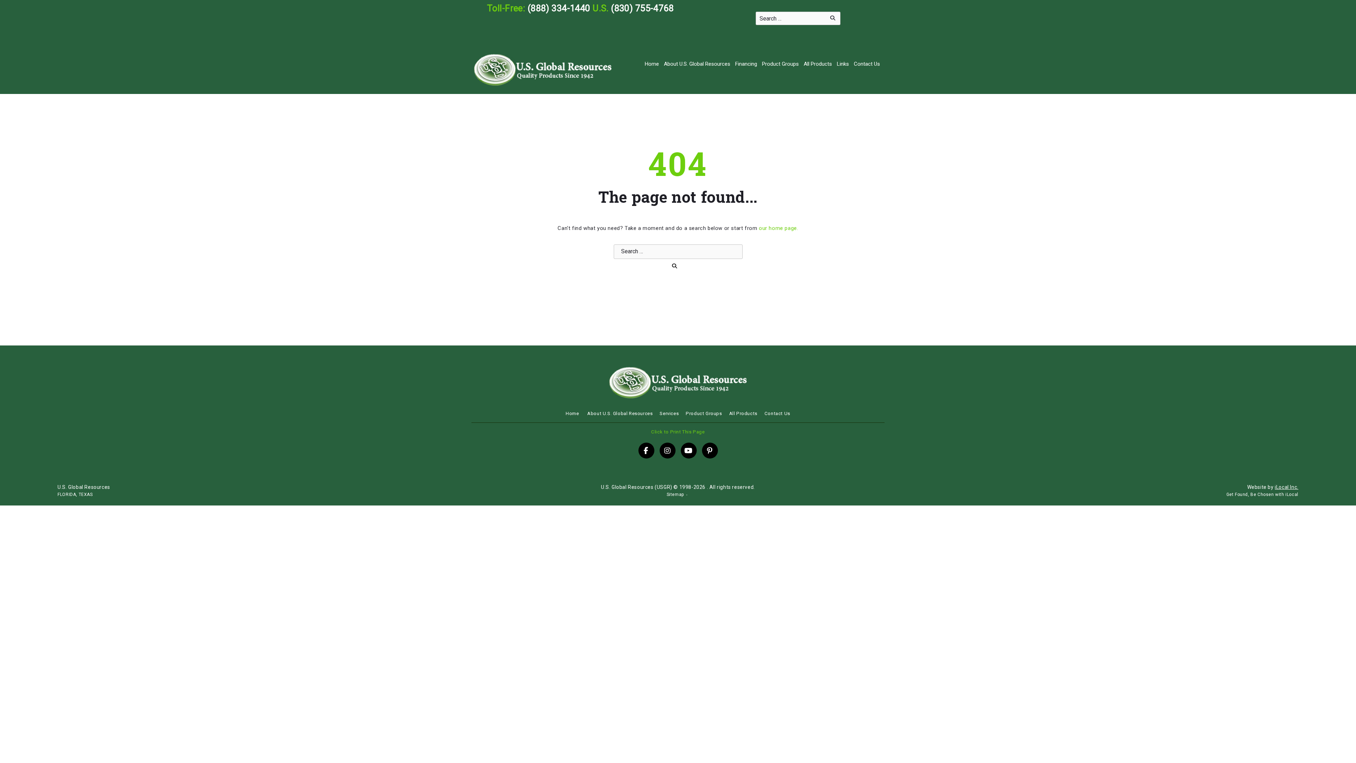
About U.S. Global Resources (697, 64)
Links (843, 64)
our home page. (778, 228)
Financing (746, 64)
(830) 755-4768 (642, 8)
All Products (818, 64)
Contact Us (867, 64)
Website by (1272, 487)
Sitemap (675, 494)
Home (652, 64)
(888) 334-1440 (559, 8)
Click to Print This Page (677, 431)
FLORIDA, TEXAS (75, 494)
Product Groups (780, 64)
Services (669, 413)
